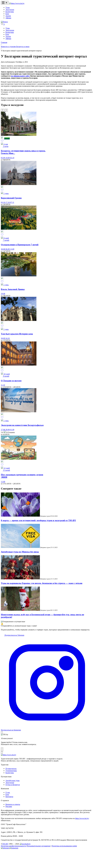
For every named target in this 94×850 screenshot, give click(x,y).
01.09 (12, 430)
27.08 (3, 430)
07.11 (12, 202)
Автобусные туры (12, 780)
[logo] (16, 3)
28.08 (8, 430)
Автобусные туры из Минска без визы (20, 552)
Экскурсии (10, 10)
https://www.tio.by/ (82, 818)
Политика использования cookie (64, 846)
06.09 (8, 249)
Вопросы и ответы (13, 804)
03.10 (12, 158)
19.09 (8, 158)
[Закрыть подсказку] (2, 732)
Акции (8, 16)
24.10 (8, 338)
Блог (7, 14)
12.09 (3, 482)
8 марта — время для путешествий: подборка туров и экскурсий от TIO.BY (38, 520)
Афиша (8, 18)
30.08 (3, 249)
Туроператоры (11, 771)
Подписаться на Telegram (14, 635)
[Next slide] (6, 110)
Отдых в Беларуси (13, 785)
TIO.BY (5, 844)
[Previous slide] (2, 110)
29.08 (3, 294)
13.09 (12, 249)
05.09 (3, 158)
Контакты (9, 797)
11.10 (3, 385)
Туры (8, 7)
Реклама (9, 806)
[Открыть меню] (5, 3)
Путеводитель (11, 769)
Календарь (10, 12)
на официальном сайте (20, 76)
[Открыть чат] (2, 749)
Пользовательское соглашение (38, 846)
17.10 (8, 202)
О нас (8, 792)
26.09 (3, 338)
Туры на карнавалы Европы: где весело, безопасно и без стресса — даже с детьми (41, 583)
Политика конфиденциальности (13, 846)
